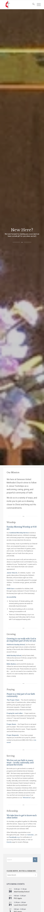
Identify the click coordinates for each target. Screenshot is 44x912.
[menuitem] (32, 4)
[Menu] (38, 4)
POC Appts (18, 898)
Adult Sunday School (21, 892)
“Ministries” (26, 798)
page (14, 837)
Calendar (30, 835)
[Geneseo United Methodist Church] (18, 4)
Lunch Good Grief (20, 905)
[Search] (32, 4)
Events (9, 842)
